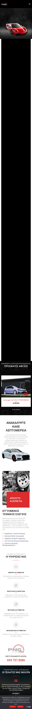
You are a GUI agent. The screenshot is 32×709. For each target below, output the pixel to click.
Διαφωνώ (20, 706)
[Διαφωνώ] (30, 702)
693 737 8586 (16, 660)
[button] (12, 409)
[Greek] (30, 707)
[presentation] (3, 392)
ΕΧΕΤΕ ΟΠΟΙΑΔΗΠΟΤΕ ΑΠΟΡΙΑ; (16, 656)
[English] (28, 707)
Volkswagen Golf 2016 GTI (16, 400)
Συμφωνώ (12, 706)
